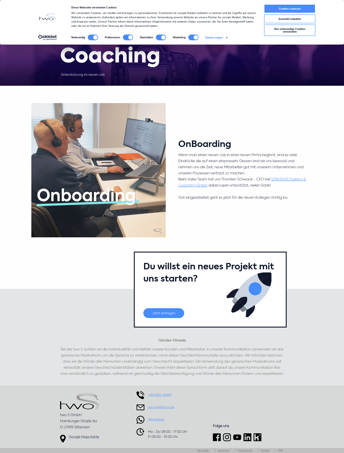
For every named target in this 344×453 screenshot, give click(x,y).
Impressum (223, 450)
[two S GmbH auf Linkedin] (247, 437)
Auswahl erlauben (289, 18)
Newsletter (203, 450)
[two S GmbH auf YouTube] (237, 437)
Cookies (265, 450)
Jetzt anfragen (163, 313)
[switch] (128, 37)
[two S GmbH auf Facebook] (217, 437)
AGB (280, 450)
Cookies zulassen (290, 8)
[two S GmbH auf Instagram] (227, 437)
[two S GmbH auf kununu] (257, 437)
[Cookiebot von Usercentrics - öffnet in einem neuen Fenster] (47, 37)
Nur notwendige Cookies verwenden (289, 30)
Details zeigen (214, 37)
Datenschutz (245, 450)
